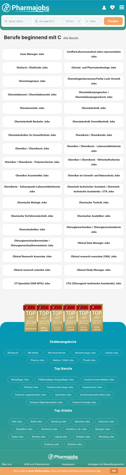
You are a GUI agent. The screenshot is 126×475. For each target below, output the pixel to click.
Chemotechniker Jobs (32, 229)
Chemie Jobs (111, 352)
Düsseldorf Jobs (24, 429)
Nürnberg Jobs (106, 436)
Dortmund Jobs (49, 429)
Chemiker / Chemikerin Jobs (32, 148)
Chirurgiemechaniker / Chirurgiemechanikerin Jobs (94, 229)
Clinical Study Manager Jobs (94, 269)
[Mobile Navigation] (121, 5)
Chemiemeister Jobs (32, 108)
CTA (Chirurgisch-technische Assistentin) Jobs (93, 283)
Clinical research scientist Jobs (32, 269)
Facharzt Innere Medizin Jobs (99, 379)
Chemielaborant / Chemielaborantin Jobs (32, 94)
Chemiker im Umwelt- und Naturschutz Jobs (94, 175)
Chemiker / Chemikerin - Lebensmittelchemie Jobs (94, 149)
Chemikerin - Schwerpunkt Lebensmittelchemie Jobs (32, 189)
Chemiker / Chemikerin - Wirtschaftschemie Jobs (94, 162)
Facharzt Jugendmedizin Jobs (30, 394)
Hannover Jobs (106, 421)
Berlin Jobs (36, 421)
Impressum (68, 464)
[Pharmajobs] (25, 7)
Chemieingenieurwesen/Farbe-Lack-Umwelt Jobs (94, 81)
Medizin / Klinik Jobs (63, 360)
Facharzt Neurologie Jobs (60, 387)
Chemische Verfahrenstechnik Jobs (32, 216)
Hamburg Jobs (58, 421)
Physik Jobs (89, 360)
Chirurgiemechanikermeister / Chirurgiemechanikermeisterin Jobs (32, 243)
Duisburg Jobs (51, 444)
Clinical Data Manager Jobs (94, 242)
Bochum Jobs (75, 444)
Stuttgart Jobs (102, 429)
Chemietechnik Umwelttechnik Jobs (94, 121)
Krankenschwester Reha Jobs (95, 394)
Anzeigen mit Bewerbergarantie (106, 464)
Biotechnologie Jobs (85, 352)
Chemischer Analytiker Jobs (93, 216)
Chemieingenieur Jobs (32, 81)
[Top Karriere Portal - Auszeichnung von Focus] (63, 318)
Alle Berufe (70, 38)
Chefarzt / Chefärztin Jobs (32, 67)
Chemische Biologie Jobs (32, 202)
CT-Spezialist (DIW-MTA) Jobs (32, 283)
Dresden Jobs (83, 436)
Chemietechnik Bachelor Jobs (32, 121)
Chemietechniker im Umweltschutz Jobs (32, 135)
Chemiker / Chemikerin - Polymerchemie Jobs (32, 162)
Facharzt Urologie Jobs (84, 402)
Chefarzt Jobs (31, 387)
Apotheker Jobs (63, 394)
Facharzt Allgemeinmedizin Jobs (46, 402)
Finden (113, 21)
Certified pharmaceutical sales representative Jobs (94, 54)
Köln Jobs (17, 421)
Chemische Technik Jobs (94, 202)
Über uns (7, 464)
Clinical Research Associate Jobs (32, 256)
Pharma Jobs (37, 360)
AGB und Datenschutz (37, 464)
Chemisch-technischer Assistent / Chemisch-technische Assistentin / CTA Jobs (93, 189)
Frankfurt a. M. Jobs (76, 429)
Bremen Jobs (38, 436)
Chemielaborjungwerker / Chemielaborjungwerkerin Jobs (93, 95)
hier (99, 471)
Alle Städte (33, 352)
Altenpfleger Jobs (20, 379)
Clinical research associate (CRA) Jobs (94, 256)
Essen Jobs (17, 436)
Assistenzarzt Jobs (92, 387)
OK (114, 470)
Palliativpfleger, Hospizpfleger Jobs (56, 379)
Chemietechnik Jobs (94, 108)
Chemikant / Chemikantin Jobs (94, 135)
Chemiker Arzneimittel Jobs (32, 175)
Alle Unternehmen (57, 352)
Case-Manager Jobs (32, 54)
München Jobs (82, 421)
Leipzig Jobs (60, 436)
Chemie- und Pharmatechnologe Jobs (94, 67)
